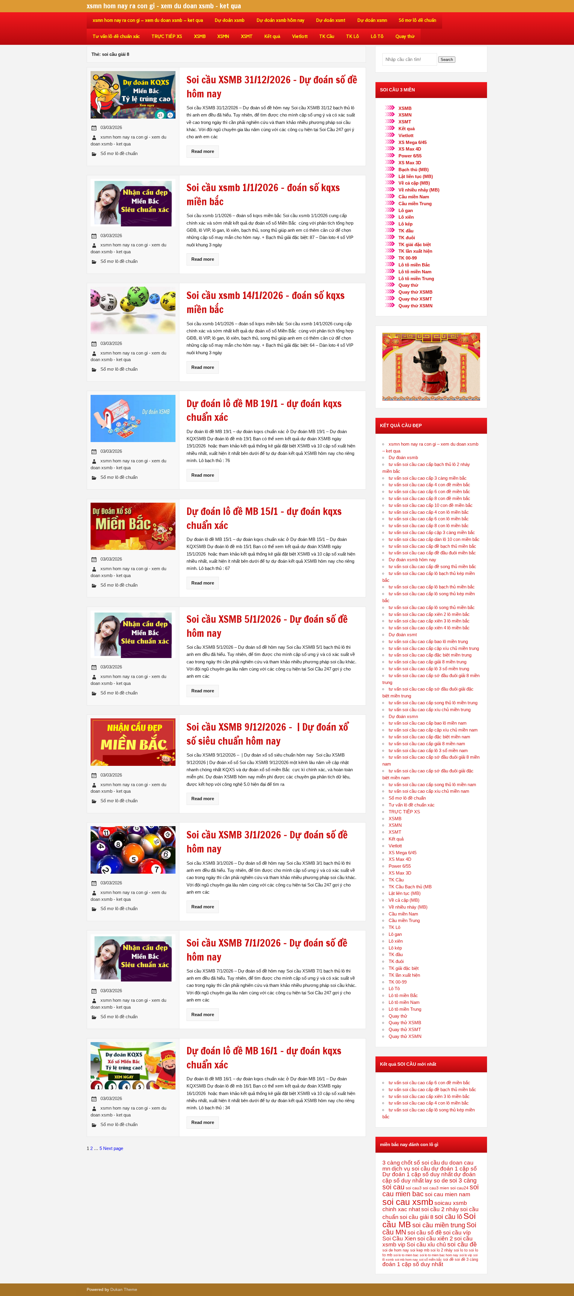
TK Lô (352, 36)
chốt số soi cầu (420, 1163)
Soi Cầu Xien (399, 1238)
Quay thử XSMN (416, 305)
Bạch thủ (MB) (414, 169)
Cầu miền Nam (414, 196)
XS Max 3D (410, 162)
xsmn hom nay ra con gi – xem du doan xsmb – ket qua (148, 20)
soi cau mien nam (447, 1194)
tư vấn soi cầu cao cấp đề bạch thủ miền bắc (432, 546)
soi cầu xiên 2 (435, 1238)
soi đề (448, 1259)
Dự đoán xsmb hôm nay (280, 20)
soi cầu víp (457, 1232)
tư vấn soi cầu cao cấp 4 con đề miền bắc (429, 484)
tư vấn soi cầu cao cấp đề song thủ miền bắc (432, 566)
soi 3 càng (463, 1180)
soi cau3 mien (436, 1187)
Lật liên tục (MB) (416, 176)
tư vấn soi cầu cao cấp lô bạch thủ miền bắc (432, 586)
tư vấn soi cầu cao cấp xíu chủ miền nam (429, 791)
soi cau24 (459, 1187)
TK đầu (406, 230)
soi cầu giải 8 (416, 1217)
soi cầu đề (462, 1244)
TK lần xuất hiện (415, 251)
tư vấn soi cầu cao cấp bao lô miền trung (428, 641)
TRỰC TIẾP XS (167, 36)
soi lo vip (465, 1255)
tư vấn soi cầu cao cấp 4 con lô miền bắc (429, 512)
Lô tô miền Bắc (414, 264)
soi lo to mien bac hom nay (439, 1255)
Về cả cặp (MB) (414, 182)
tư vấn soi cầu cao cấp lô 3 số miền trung (429, 668)
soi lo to (461, 1250)
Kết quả (272, 36)
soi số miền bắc (430, 1259)
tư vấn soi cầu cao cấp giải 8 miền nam (427, 743)
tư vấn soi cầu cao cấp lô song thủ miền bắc (432, 607)
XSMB (200, 36)
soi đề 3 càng (466, 1259)
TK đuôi (407, 237)
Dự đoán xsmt (330, 20)
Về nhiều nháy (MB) (419, 189)
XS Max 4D (410, 148)
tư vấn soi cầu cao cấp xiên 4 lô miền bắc (429, 627)
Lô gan (406, 210)
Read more (202, 151)
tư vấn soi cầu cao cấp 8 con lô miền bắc (429, 525)
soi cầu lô (448, 1216)
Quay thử (405, 36)
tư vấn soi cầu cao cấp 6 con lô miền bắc (429, 518)
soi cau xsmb (407, 1202)
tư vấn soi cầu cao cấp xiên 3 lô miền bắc (429, 620)
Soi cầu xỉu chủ (426, 1244)
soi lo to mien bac (406, 1255)
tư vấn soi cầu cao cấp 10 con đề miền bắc (431, 505)
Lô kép (406, 223)
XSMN (223, 36)
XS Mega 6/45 (413, 142)
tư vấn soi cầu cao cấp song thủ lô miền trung (433, 702)
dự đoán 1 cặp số (454, 1168)
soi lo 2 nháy (441, 1250)
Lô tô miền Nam (415, 271)
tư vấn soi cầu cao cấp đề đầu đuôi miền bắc (432, 552)
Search (447, 59)
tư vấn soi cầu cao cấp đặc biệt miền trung (430, 654)
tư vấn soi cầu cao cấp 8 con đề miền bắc (429, 498)
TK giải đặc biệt (415, 244)
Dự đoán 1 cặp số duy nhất (417, 1174)
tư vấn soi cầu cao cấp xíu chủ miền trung (430, 709)
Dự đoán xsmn (372, 20)
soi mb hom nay (406, 1259)
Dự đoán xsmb (230, 20)
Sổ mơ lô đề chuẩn (417, 20)
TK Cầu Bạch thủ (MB (410, 886)
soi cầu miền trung (438, 1225)
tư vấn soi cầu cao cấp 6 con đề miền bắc (429, 491)
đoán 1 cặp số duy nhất (412, 1264)
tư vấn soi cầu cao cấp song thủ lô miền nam (432, 784)
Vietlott (300, 36)
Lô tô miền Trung (416, 278)
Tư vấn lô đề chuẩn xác (116, 36)
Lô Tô (377, 36)
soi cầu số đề (424, 1232)
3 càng (391, 1163)
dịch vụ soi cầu (411, 1168)
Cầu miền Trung (415, 203)
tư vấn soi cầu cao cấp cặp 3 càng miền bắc (432, 532)
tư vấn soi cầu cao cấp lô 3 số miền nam (428, 750)
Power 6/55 (410, 155)
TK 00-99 (408, 257)
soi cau (393, 1187)
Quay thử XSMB (416, 292)
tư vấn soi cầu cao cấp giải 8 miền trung (427, 661)
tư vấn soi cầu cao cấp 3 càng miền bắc (428, 478)
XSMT (247, 36)
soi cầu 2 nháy (440, 1209)
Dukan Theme (123, 1289)
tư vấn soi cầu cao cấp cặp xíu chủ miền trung (434, 648)
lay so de (436, 1180)
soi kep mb (419, 1250)
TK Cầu (326, 36)
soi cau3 (414, 1187)
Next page (113, 1148)
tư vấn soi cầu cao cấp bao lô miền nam (428, 723)
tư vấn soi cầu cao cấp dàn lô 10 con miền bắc (434, 539)
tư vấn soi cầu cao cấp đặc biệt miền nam (429, 736)
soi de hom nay (395, 1250)
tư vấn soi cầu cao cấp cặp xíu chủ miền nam (433, 729)
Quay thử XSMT (415, 298)
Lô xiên (406, 217)
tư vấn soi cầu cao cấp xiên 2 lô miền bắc (429, 614)
